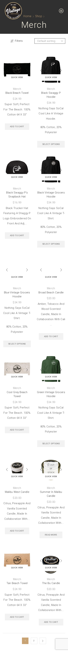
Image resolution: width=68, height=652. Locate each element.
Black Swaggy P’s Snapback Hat (17, 194)
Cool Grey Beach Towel (17, 394)
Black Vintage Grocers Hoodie (51, 194)
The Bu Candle (51, 583)
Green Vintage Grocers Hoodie (51, 394)
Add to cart (17, 126)
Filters (19, 40)
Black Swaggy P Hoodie (51, 94)
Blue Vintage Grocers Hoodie (17, 294)
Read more (51, 535)
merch (17, 89)
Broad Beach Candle (50, 292)
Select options (51, 144)
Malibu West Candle (17, 492)
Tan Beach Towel (17, 583)
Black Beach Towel (17, 92)
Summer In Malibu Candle (51, 494)
